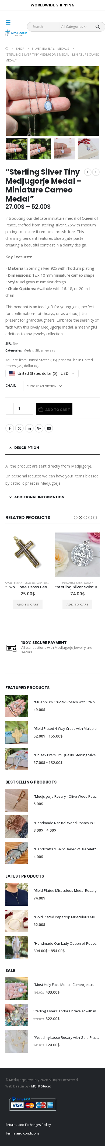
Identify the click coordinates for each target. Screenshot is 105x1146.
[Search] (97, 26)
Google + (39, 428)
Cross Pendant (14, 582)
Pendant (67, 582)
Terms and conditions (22, 1133)
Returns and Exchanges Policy (28, 1124)
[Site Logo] (16, 33)
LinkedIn (29, 428)
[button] (9, 22)
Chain (10, 385)
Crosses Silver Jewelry (39, 582)
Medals (28, 350)
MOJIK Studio (41, 1086)
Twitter (19, 428)
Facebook (9, 428)
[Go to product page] (27, 555)
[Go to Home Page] (6, 49)
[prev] (88, 172)
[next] (96, 172)
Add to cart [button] (28, 604)
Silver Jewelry (45, 350)
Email (48, 428)
